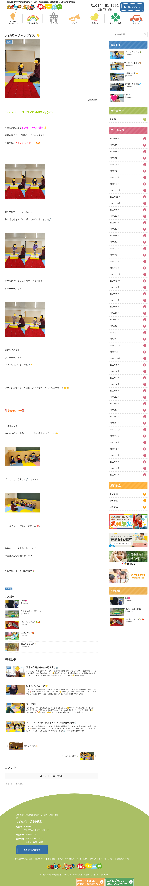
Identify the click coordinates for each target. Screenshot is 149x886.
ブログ (60, 859)
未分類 (10, 589)
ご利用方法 (51, 859)
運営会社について (123, 859)
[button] (145, 34)
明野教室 (114, 507)
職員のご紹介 (69, 859)
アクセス (93, 859)
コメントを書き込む (51, 775)
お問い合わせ (134, 7)
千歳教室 (114, 494)
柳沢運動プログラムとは (23, 859)
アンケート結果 (82, 859)
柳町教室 (114, 500)
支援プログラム (40, 859)
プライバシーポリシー (106, 859)
